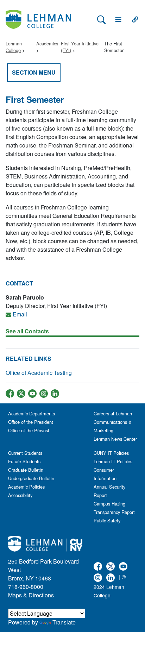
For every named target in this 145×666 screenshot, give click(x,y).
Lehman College (14, 47)
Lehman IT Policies (113, 461)
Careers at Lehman (113, 413)
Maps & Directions (31, 595)
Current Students (25, 453)
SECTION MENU (34, 72)
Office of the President (30, 422)
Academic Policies (26, 486)
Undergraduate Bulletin (31, 478)
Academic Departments (31, 413)
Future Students (24, 461)
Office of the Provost (28, 430)
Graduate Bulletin (25, 469)
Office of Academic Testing (39, 373)
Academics (47, 43)
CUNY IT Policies (111, 453)
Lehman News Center (115, 438)
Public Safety (107, 520)
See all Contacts (27, 331)
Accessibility (20, 495)
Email (20, 314)
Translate (64, 622)
